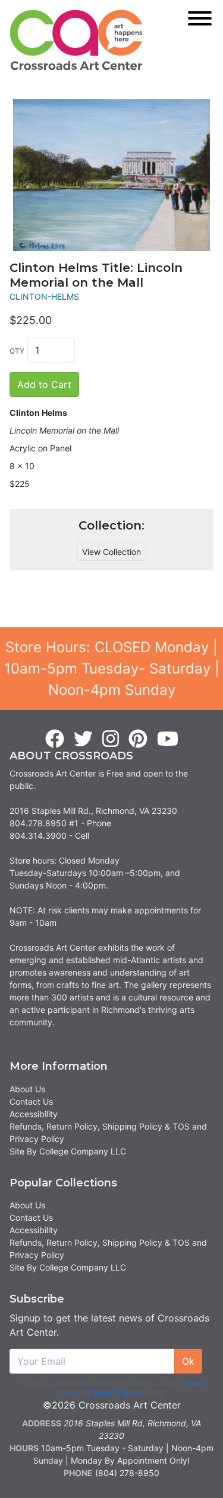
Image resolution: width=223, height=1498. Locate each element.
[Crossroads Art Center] (76, 39)
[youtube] (167, 739)
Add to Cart (44, 384)
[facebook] (54, 739)
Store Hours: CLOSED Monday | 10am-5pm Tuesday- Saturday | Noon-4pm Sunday (111, 668)
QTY (17, 351)
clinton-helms (44, 296)
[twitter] (83, 739)
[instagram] (110, 739)
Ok (188, 1361)
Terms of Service (118, 1392)
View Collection (111, 552)
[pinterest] (137, 739)
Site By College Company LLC (68, 1151)
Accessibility (34, 1114)
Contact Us (31, 1101)
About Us (27, 1089)
